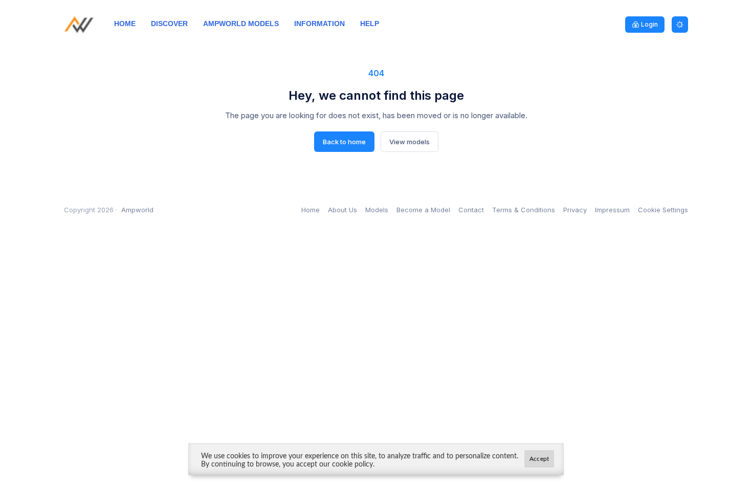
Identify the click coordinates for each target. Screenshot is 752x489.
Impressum (612, 210)
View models (409, 142)
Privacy (575, 210)
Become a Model (423, 210)
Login (649, 24)
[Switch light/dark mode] (680, 24)
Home (310, 210)
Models (376, 210)
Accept (539, 459)
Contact (471, 210)
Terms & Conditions (523, 210)
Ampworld (137, 210)
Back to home (344, 142)
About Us (342, 210)
